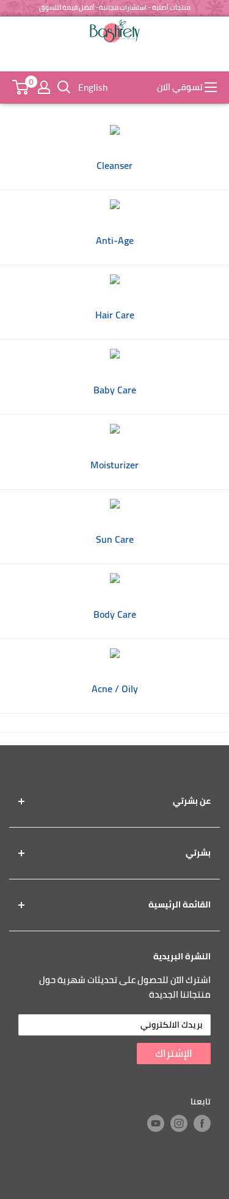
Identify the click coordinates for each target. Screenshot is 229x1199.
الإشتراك (173, 1053)
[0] (20, 87)
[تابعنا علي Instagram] (178, 1123)
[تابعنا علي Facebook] (202, 1123)
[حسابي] (44, 87)
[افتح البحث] (64, 87)
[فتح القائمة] (211, 87)
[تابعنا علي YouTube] (155, 1123)
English (92, 87)
